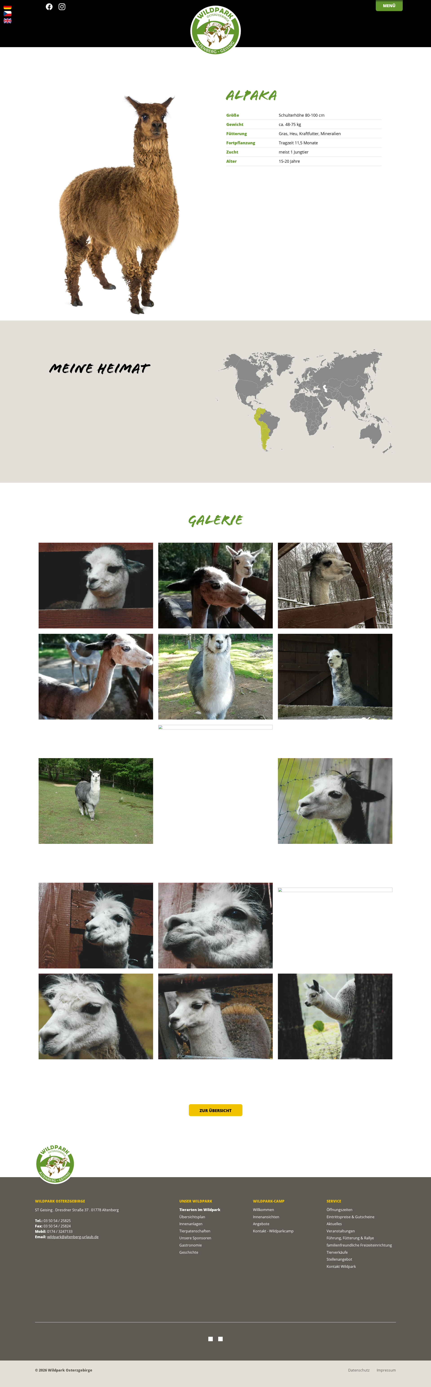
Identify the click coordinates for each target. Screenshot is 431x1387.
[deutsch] (7, 6)
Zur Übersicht (216, 1110)
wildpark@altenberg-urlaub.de (73, 1236)
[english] (7, 20)
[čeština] (7, 13)
